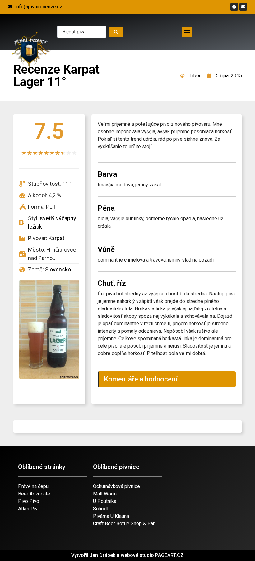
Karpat (56, 238)
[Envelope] (243, 7)
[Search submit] (116, 32)
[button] (187, 32)
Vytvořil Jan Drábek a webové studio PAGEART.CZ (127, 555)
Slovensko (58, 269)
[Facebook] (234, 7)
